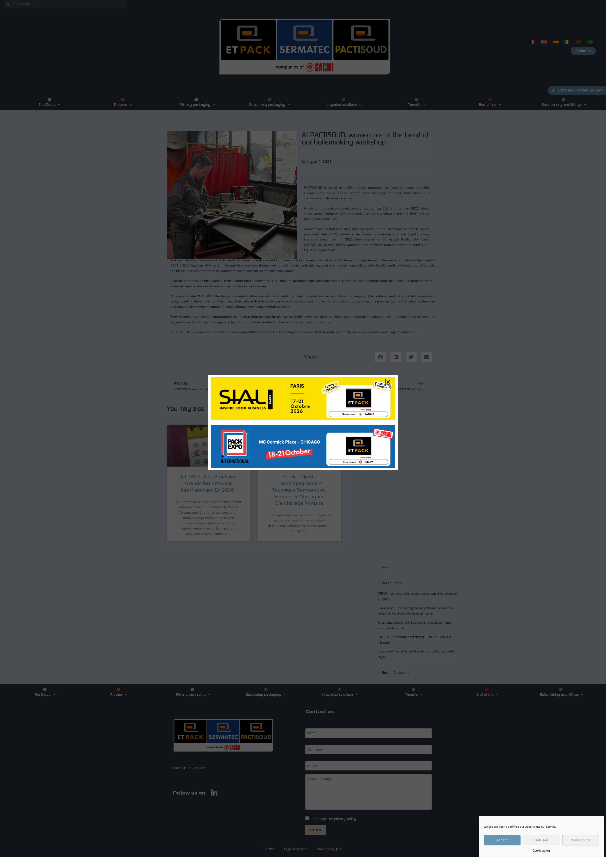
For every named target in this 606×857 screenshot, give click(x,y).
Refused (541, 840)
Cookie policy (541, 850)
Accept (502, 840)
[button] (388, 382)
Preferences (580, 840)
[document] (303, 428)
